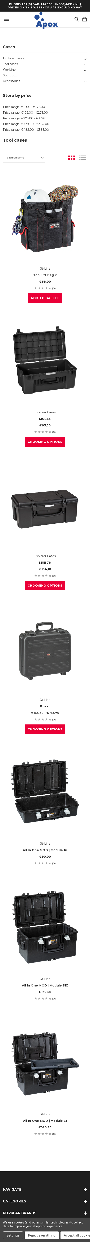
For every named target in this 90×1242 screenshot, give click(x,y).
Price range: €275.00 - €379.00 (26, 118)
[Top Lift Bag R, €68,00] (45, 216)
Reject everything (41, 1235)
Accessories (11, 81)
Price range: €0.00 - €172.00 (24, 107)
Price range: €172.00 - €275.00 (25, 112)
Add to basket (45, 298)
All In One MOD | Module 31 (45, 1121)
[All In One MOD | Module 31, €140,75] (45, 1062)
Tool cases (10, 64)
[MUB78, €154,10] (45, 504)
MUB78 (45, 562)
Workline (9, 70)
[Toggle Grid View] (71, 157)
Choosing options (45, 442)
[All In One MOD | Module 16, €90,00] (45, 791)
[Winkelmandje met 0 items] (84, 19)
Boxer (45, 706)
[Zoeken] (76, 19)
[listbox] (24, 157)
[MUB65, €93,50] (45, 360)
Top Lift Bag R (45, 275)
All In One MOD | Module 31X (45, 985)
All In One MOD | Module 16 (45, 850)
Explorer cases (13, 58)
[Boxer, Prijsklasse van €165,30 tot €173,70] (45, 647)
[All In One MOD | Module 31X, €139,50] (45, 927)
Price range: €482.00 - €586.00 (26, 130)
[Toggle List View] (82, 157)
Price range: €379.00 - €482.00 (26, 124)
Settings (12, 1235)
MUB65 (45, 419)
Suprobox (10, 75)
